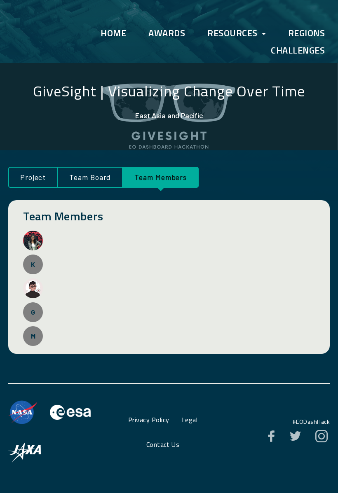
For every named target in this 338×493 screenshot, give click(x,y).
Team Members (160, 177)
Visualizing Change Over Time (206, 90)
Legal (189, 420)
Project (33, 177)
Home (113, 33)
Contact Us (163, 444)
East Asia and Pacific (169, 115)
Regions (306, 33)
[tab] (32, 177)
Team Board (90, 177)
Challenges (298, 50)
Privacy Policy (148, 420)
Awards (166, 33)
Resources (232, 33)
